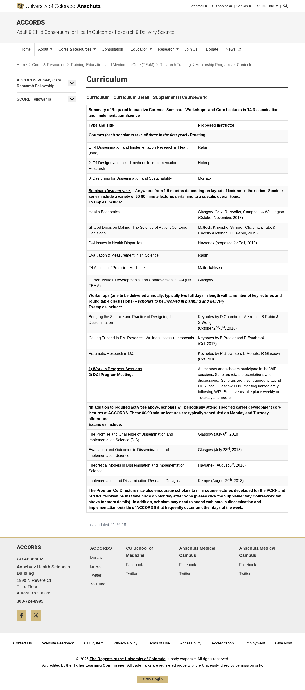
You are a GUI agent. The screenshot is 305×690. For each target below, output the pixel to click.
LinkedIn (97, 566)
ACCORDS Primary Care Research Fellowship (39, 83)
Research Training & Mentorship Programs (196, 65)
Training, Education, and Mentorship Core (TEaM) (112, 65)
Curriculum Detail (131, 97)
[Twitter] (37, 622)
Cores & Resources (75, 49)
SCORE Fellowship (34, 99)
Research (166, 49)
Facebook (134, 565)
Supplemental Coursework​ (180, 97)
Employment (254, 643)
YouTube (97, 584)
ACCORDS (101, 548)
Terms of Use (159, 643)
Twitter (95, 575)
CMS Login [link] (153, 679)
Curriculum (98, 97)
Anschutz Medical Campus (197, 552)
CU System (93, 643)
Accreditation (223, 643)
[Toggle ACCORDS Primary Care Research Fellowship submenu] (72, 83)
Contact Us (22, 643)
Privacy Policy (125, 643)
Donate (96, 557)
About (43, 49)
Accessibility (190, 643)
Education (140, 49)
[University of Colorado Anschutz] (59, 6)
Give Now (283, 643)
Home (22, 65)
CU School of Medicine (139, 552)
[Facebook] (23, 622)
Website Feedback (58, 643)
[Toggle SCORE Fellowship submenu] (72, 99)
